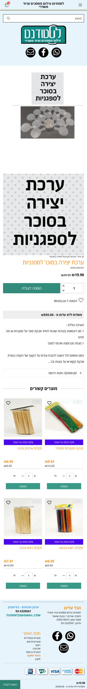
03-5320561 (67, 623)
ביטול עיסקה (33, 655)
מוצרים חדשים (33, 641)
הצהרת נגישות (33, 652)
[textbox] (23, 611)
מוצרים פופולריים (32, 638)
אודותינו (36, 648)
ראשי (37, 645)
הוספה (64, 486)
